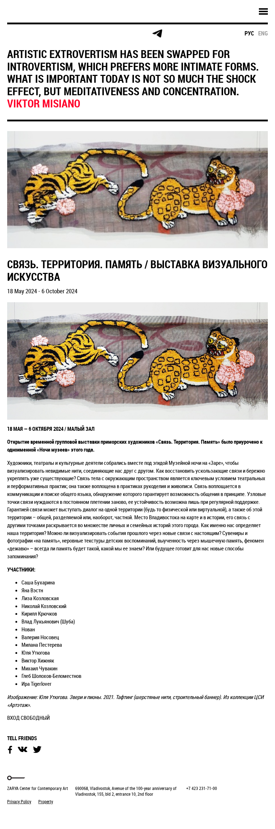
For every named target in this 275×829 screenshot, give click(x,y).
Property (45, 801)
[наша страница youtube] (129, 33)
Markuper (25, 814)
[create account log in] (47, 33)
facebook (10, 750)
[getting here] (75, 34)
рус (249, 33)
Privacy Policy (19, 801)
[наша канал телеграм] (157, 33)
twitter (37, 749)
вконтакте (23, 749)
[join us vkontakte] (102, 34)
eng (263, 33)
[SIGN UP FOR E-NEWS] (19, 33)
